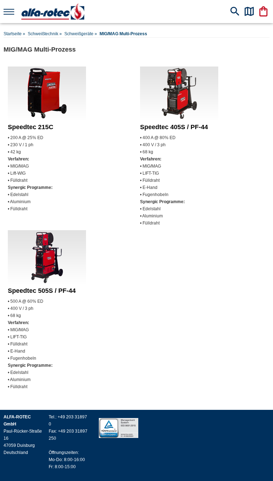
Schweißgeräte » (80, 33)
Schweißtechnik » (45, 33)
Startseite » (14, 33)
